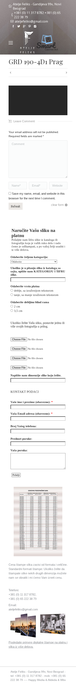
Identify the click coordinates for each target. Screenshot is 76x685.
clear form (57, 204)
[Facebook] (13, 26)
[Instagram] (35, 26)
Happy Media (36, 679)
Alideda (52, 679)
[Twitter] (18, 26)
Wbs (63, 679)
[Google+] (24, 26)
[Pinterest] (29, 26)
